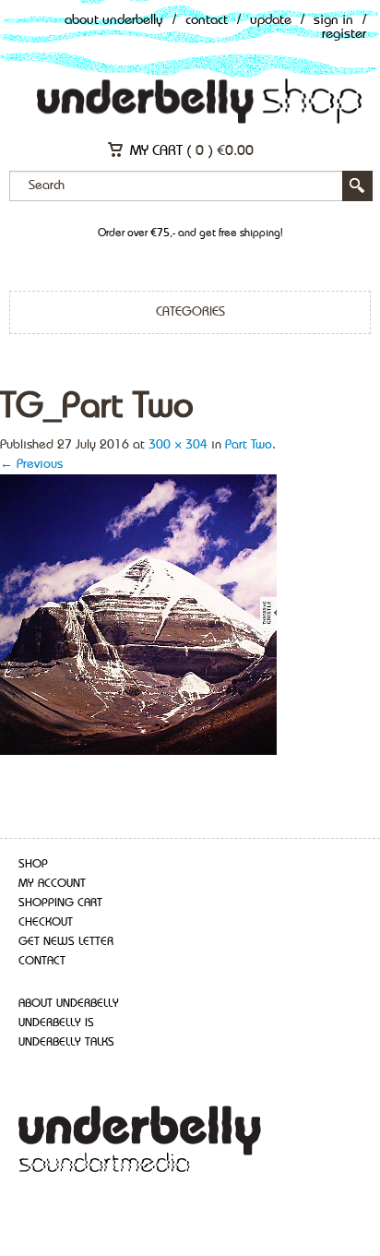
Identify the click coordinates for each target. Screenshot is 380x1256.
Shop (33, 864)
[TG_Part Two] (138, 613)
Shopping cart (60, 903)
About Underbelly (114, 21)
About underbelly (68, 1004)
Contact (206, 21)
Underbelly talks (66, 1042)
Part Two (248, 444)
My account (52, 884)
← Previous (31, 464)
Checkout (45, 922)
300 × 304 (178, 444)
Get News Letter (65, 942)
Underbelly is (56, 1023)
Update (270, 21)
